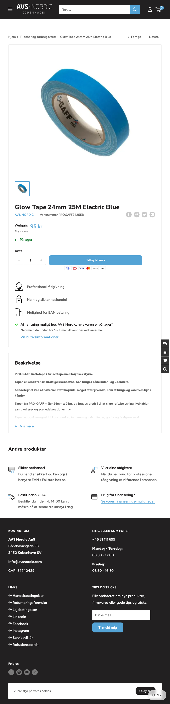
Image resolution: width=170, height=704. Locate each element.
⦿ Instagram (18, 630)
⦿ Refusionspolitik (23, 645)
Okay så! (145, 691)
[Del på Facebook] (129, 214)
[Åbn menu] (10, 9)
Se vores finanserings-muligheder (128, 501)
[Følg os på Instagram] (19, 672)
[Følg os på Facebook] (11, 672)
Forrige (136, 37)
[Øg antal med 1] (41, 260)
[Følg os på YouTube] (27, 672)
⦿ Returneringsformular (27, 603)
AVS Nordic (24, 215)
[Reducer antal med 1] (19, 260)
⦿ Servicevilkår (20, 638)
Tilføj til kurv (95, 260)
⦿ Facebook (18, 624)
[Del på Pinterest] (137, 214)
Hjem (12, 37)
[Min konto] (150, 9)
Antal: (19, 251)
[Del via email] (152, 214)
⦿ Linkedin (17, 617)
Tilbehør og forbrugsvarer (38, 37)
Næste (154, 37)
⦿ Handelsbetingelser (26, 596)
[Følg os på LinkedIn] (35, 672)
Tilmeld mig (107, 627)
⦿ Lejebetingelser (22, 610)
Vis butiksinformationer (39, 337)
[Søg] (135, 9)
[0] (158, 9)
